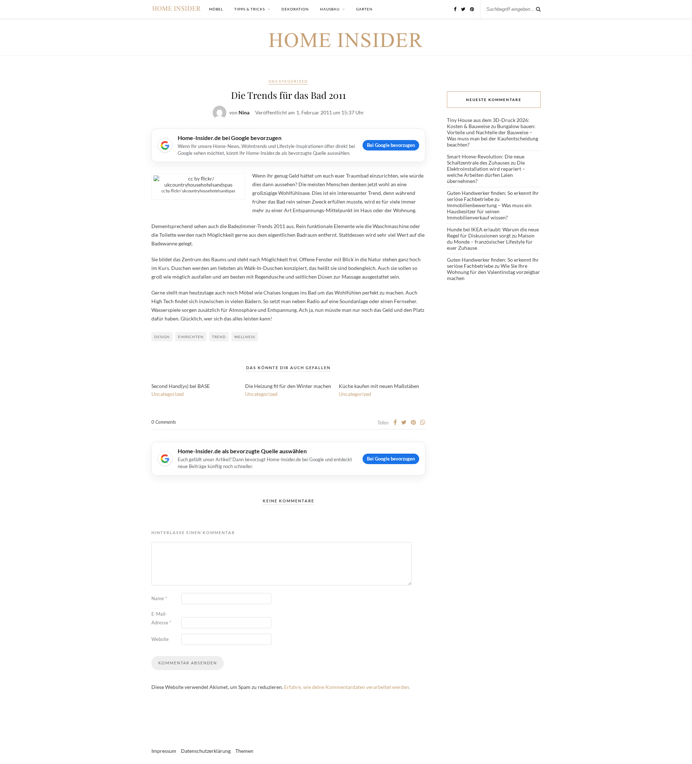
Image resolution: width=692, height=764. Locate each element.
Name (159, 598)
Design (162, 337)
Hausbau (330, 9)
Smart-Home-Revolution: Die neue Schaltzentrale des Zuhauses (485, 159)
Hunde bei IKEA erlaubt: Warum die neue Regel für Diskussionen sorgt (493, 232)
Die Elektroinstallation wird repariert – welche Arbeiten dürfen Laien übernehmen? (486, 172)
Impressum (163, 751)
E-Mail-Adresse (161, 618)
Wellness (244, 337)
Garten (364, 9)
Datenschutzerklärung (206, 751)
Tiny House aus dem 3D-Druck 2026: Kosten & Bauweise (488, 123)
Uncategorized (288, 81)
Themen (244, 751)
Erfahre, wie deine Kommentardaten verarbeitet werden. (347, 687)
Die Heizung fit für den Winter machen (288, 386)
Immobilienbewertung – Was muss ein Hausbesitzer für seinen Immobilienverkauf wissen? (489, 211)
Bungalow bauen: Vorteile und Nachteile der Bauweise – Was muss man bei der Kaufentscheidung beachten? (492, 135)
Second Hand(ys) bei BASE (180, 386)
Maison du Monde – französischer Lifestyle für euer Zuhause (490, 241)
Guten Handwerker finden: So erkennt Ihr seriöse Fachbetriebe (493, 196)
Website (160, 639)
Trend (219, 337)
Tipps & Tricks (249, 9)
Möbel (216, 9)
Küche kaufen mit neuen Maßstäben (379, 386)
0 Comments (163, 422)
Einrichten (191, 337)
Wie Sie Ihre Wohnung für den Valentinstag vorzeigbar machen (493, 272)
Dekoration (295, 9)
